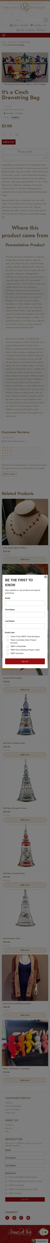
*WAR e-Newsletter (18, 646)
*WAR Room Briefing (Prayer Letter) (25, 649)
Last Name (10, 621)
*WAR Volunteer (17, 653)
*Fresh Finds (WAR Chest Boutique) (25, 636)
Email (7, 598)
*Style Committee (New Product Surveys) (23, 641)
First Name (10, 610)
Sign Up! (25, 661)
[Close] (45, 576)
